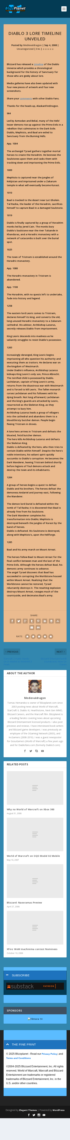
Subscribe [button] (21, 975)
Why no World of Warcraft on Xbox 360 (30, 809)
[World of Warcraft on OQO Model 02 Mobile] (35, 834)
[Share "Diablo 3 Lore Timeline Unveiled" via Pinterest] (38, 621)
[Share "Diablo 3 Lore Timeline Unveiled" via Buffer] (51, 621)
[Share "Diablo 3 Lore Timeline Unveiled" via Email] (31, 627)
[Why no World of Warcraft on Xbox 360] (35, 788)
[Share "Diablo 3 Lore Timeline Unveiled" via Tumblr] (31, 621)
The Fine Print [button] (24, 1044)
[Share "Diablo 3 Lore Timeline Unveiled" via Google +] (25, 621)
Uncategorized (25, 48)
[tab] (35, 975)
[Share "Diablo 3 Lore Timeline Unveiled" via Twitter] (18, 621)
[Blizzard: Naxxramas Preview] (35, 881)
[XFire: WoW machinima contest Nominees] (35, 928)
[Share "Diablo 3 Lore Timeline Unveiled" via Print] (38, 627)
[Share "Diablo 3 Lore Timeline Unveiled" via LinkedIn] (45, 621)
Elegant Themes (28, 1110)
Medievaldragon (32, 45)
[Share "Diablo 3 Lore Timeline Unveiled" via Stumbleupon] (58, 621)
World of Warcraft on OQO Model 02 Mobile (33, 855)
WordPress (58, 1110)
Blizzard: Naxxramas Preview (24, 902)
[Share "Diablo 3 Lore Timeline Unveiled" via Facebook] (12, 621)
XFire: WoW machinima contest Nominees (32, 949)
